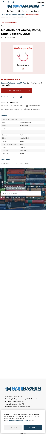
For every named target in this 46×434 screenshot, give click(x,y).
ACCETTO (32, 428)
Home (3, 14)
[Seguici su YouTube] (13, 2)
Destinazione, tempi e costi (10, 97)
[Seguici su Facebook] (3, 2)
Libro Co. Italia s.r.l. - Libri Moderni (15, 14)
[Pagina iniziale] (23, 6)
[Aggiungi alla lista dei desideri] (30, 90)
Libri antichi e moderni (32, 14)
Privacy (32, 197)
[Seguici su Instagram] (8, 2)
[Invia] (43, 193)
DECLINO (13, 428)
